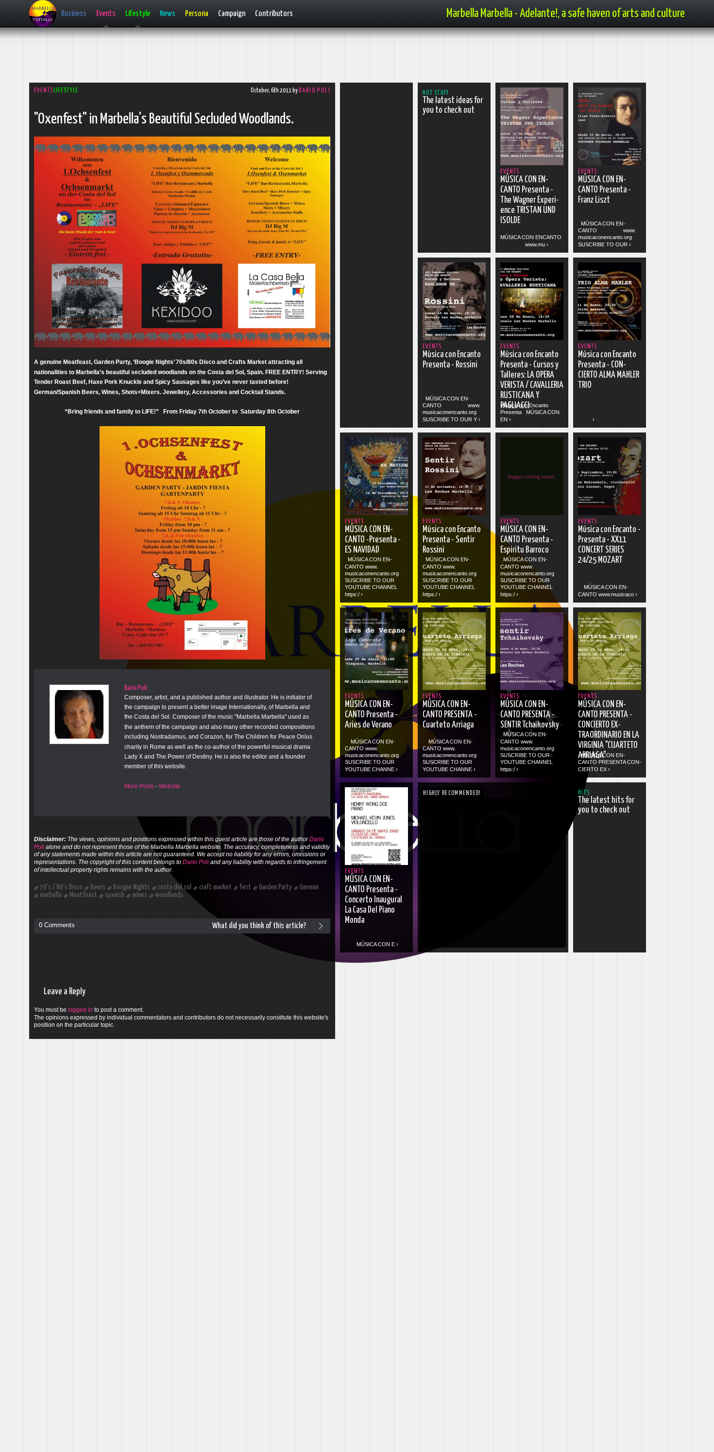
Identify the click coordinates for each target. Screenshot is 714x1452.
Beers (97, 887)
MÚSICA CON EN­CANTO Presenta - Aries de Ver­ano (371, 714)
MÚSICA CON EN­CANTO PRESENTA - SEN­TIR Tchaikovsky (529, 714)
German (309, 887)
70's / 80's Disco (61, 887)
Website (169, 786)
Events (106, 14)
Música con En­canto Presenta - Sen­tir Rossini (452, 539)
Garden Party (275, 887)
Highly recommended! (452, 793)
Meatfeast (83, 895)
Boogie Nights (131, 887)
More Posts (139, 786)
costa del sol (174, 887)
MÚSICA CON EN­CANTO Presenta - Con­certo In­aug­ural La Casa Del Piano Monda (373, 900)
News (167, 14)
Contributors (274, 14)
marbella (51, 895)
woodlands (169, 895)
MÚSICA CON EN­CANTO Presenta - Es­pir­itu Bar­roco (526, 539)
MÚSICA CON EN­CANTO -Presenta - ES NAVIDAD (373, 539)
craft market (215, 887)
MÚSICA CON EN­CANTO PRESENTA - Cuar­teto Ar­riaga (450, 714)
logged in (80, 1009)
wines (139, 895)
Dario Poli (314, 90)
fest (245, 887)
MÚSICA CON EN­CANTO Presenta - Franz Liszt (604, 190)
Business (73, 14)
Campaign (231, 14)
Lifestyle (137, 14)
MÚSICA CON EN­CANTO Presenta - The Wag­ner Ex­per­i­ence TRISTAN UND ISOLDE (529, 200)
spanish (114, 895)
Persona (196, 14)
